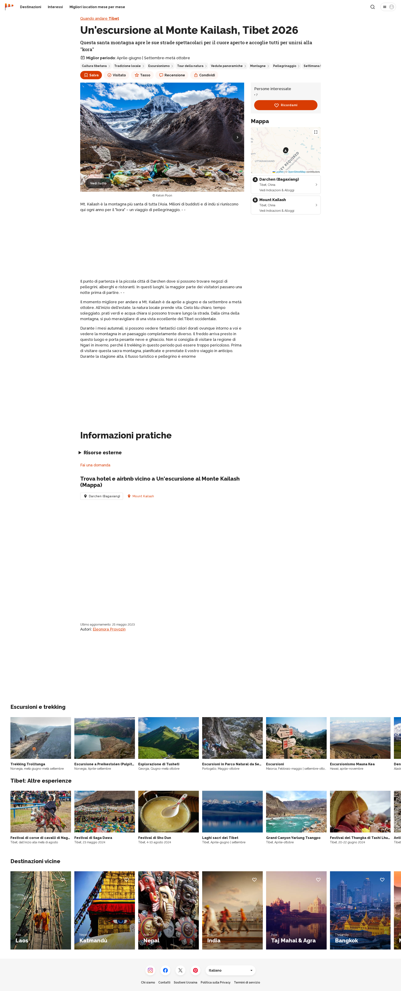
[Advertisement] (162, 245)
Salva (94, 75)
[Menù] (388, 7)
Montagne (258, 66)
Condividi (207, 75)
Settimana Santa (316, 66)
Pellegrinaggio (284, 66)
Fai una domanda (95, 465)
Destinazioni (30, 7)
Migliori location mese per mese (97, 7)
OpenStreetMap (297, 172)
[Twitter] (180, 970)
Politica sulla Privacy (216, 982)
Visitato (119, 75)
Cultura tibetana (94, 66)
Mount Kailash (143, 496)
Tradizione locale (127, 66)
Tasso (145, 75)
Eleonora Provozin (109, 629)
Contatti (164, 982)
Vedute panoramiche (227, 66)
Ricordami (289, 105)
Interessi (55, 7)
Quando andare (99, 18)
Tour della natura (190, 66)
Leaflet (279, 172)
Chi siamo (148, 982)
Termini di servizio (247, 982)
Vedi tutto (98, 183)
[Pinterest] (195, 970)
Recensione (175, 75)
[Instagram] (150, 970)
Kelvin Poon (164, 195)
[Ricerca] (372, 7)
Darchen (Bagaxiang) (104, 496)
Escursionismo (159, 66)
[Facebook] (165, 970)
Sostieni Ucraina (185, 982)
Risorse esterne (103, 453)
